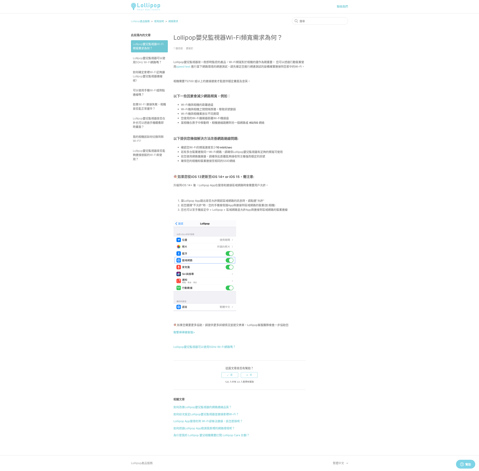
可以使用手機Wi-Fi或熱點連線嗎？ (149, 92)
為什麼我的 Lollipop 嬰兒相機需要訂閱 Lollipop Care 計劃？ (211, 435)
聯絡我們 (342, 6)
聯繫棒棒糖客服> (184, 332)
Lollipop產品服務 (140, 21)
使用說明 (159, 21)
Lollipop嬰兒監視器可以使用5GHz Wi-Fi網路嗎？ (149, 60)
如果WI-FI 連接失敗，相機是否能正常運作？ (149, 106)
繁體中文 (339, 463)
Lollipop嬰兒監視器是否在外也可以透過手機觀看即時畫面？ (149, 123)
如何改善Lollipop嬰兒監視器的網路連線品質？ (202, 407)
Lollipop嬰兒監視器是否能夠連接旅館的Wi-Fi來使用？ (149, 155)
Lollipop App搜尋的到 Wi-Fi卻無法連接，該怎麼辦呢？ (208, 421)
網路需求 (173, 21)
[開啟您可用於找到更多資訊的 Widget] (465, 464)
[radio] (229, 375)
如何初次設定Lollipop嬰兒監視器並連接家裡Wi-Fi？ (206, 414)
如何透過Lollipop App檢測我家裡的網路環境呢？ (204, 428)
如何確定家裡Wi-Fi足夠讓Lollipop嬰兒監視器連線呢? (149, 76)
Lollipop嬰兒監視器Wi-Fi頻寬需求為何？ (148, 46)
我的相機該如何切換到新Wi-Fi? (148, 139)
